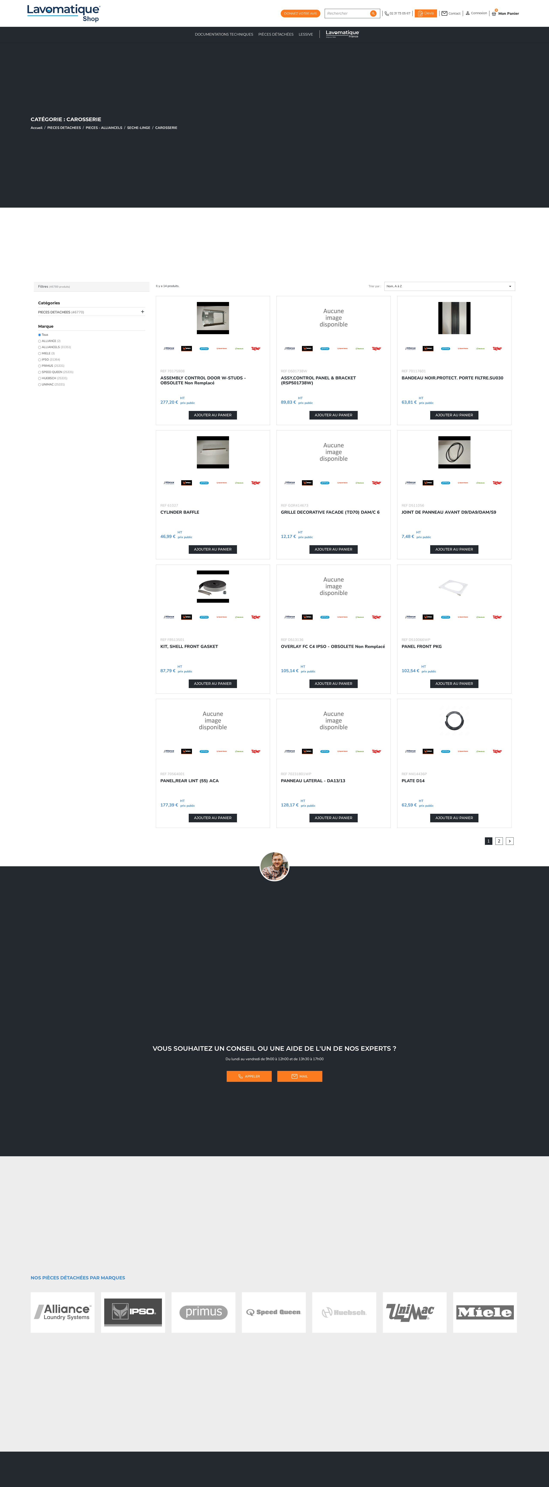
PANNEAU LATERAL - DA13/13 (313, 781)
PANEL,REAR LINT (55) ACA (189, 781)
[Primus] (203, 1312)
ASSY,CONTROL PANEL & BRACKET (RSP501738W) (318, 380)
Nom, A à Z (450, 286)
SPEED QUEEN (57, 372)
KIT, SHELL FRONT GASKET (189, 646)
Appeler (252, 1076)
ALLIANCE (51, 341)
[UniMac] (415, 1312)
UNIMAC (53, 384)
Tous (45, 335)
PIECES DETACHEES (61, 312)
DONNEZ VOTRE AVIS (300, 13)
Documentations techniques (224, 34)
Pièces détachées (276, 34)
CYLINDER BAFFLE (179, 512)
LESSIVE (306, 34)
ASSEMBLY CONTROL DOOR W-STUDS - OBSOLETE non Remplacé (203, 380)
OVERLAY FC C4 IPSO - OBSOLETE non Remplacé (333, 646)
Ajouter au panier (213, 415)
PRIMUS (53, 366)
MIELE (48, 353)
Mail (304, 1076)
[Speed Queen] (274, 1312)
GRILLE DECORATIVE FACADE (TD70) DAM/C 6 (330, 512)
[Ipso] (133, 1312)
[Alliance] (63, 1312)
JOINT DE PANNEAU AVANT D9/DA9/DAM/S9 (449, 512)
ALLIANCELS (56, 347)
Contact (455, 13)
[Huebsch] (344, 1312)
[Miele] (485, 1312)
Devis (429, 13)
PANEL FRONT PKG (422, 646)
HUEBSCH (54, 378)
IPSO (51, 360)
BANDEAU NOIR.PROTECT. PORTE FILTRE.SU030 (452, 378)
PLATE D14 (413, 781)
